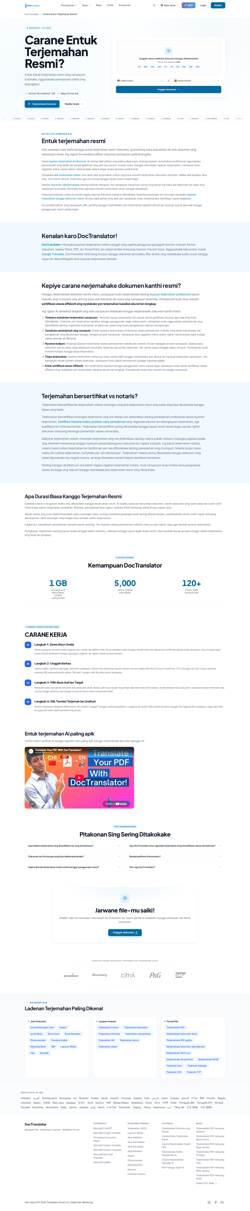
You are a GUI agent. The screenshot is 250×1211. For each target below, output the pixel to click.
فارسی (155, 1098)
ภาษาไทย (111, 1107)
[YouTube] (222, 1202)
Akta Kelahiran (135, 1137)
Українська (159, 1107)
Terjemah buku (174, 1065)
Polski (174, 1102)
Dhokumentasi (37, 1040)
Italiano (37, 1102)
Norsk (149, 1102)
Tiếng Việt (179, 1107)
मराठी (108, 1102)
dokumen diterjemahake (65, 184)
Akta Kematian (135, 1151)
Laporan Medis (68, 1046)
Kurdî (90, 1102)
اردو (169, 1107)
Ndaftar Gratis (72, 104)
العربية (36, 1098)
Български (65, 1098)
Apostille (44, 1053)
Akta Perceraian (136, 1146)
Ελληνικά (126, 1098)
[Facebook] (215, 1202)
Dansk (104, 1098)
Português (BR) (186, 1102)
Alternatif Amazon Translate (107, 1149)
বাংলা (75, 1098)
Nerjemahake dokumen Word (182, 1033)
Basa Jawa (58, 1102)
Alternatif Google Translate (106, 1133)
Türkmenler (124, 1107)
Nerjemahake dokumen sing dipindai (185, 1046)
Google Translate (53, 254)
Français (174, 1098)
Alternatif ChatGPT (102, 1128)
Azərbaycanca (49, 1098)
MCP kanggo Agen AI (173, 1167)
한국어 (81, 1102)
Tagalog (137, 1107)
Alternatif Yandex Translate (107, 1145)
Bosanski (83, 1098)
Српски (73, 1107)
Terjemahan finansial (109, 1033)
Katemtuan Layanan (50, 1129)
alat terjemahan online (67, 175)
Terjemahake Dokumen (44, 104)
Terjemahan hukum (108, 1027)
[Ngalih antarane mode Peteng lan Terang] (154, 5)
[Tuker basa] (169, 80)
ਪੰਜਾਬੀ (165, 1102)
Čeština (95, 1098)
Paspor (63, 1027)
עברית (194, 1098)
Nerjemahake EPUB (208, 1059)
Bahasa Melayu (121, 1102)
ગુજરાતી (185, 1098)
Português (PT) (204, 1102)
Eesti (146, 1098)
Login (203, 5)
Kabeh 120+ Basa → (206, 1183)
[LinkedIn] (209, 1202)
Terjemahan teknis (129, 1040)
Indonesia (26, 1102)
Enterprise (124, 5)
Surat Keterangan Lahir (42, 1027)
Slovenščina (52, 1107)
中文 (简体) (192, 1107)
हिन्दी (202, 1098)
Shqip (63, 1107)
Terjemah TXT (194, 1072)
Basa (85, 5)
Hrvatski (211, 1098)
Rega (99, 5)
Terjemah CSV (174, 1072)
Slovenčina (37, 1107)
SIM (53, 1046)
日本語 (46, 1102)
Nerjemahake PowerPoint (180, 1059)
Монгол (99, 1102)
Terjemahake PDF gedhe (179, 1040)
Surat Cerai (53, 1033)
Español (138, 1098)
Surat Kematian (72, 1033)
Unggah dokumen (123, 932)
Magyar (222, 1098)
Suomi (164, 1098)
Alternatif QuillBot (102, 1162)
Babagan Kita (31, 1129)
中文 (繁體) (206, 1107)
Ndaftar (218, 5)
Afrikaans (25, 1098)
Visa (32, 1053)
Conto (110, 5)
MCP (190, 5)
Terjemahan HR (106, 1040)
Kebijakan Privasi (71, 1129)
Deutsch (114, 1098)
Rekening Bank (38, 1046)
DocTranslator (51, 244)
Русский (25, 1107)
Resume (132, 1169)
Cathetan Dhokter (137, 1174)
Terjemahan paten (107, 1046)
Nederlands (137, 1102)
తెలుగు (101, 1107)
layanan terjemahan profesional (67, 161)
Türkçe (147, 1107)
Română (219, 1102)
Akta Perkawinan (136, 1142)
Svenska (83, 1107)
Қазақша (71, 1102)
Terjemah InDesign (197, 1065)
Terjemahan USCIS (137, 1128)
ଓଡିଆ (157, 1102)
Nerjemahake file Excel (178, 1053)
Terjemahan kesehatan (136, 1027)
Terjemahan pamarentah (138, 1033)
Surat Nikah (36, 1033)
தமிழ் (93, 1107)
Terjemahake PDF (176, 1027)
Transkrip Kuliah (59, 1040)
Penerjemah (67, 5)
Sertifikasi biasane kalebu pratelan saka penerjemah (92, 421)
